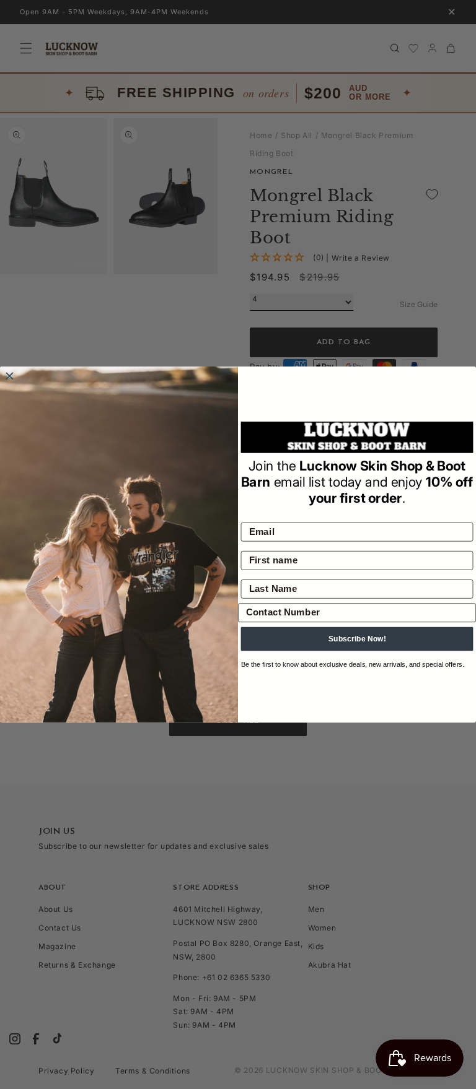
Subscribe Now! (357, 639)
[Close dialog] (9, 376)
